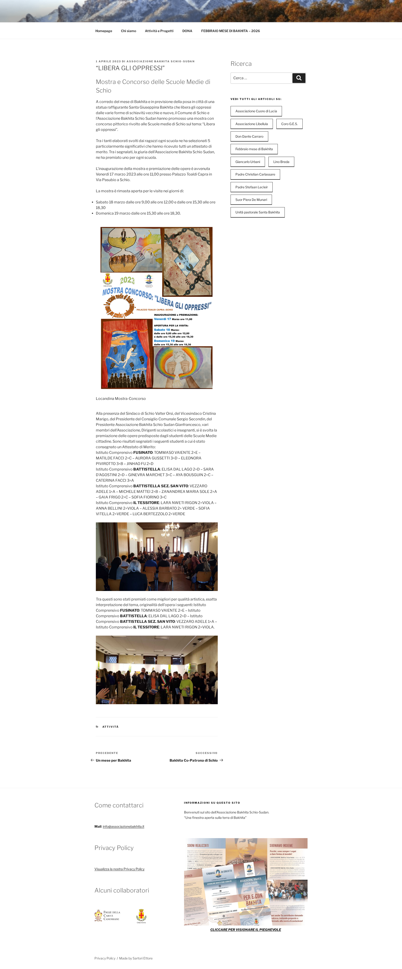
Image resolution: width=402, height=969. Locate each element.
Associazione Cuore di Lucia (256, 111)
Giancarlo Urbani (247, 162)
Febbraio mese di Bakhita (254, 149)
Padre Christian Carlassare (255, 174)
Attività (110, 726)
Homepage (103, 31)
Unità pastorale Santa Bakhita (257, 212)
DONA (187, 31)
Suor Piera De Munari (251, 200)
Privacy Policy (104, 958)
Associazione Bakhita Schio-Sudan (161, 61)
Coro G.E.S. (289, 124)
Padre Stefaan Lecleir (251, 187)
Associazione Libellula (251, 124)
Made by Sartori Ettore (136, 958)
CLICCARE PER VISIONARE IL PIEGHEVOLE (245, 930)
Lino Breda (281, 162)
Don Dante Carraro (249, 136)
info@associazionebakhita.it (123, 826)
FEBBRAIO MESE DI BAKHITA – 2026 (230, 31)
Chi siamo (128, 31)
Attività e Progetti (159, 31)
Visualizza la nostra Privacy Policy (119, 869)
